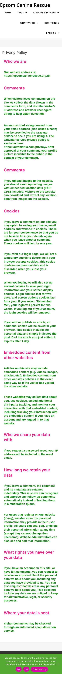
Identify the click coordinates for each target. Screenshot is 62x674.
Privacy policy (39, 669)
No (26, 669)
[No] (58, 664)
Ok (18, 669)
